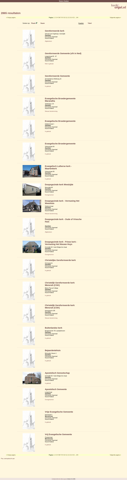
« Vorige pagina (10, 17)
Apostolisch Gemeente (56, 389)
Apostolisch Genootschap (57, 373)
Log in (65, 479)
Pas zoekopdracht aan (8, 458)
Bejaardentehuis (53, 350)
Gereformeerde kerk (54, 31)
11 (66, 17)
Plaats (33, 23)
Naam (43, 23)
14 (72, 17)
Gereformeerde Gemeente (57, 76)
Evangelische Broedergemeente (60, 121)
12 (68, 17)
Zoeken (66, 1)
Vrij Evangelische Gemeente (58, 434)
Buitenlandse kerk (53, 328)
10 (64, 17)
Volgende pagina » (115, 17)
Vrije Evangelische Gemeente (59, 412)
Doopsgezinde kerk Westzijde (59, 184)
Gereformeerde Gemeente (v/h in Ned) (63, 53)
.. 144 (76, 17)
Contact (54, 479)
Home (61, 1)
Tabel (90, 23)
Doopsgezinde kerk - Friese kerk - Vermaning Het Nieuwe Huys (61, 243)
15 (73, 17)
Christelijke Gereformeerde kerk (60, 260)
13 (70, 17)
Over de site (60, 479)
